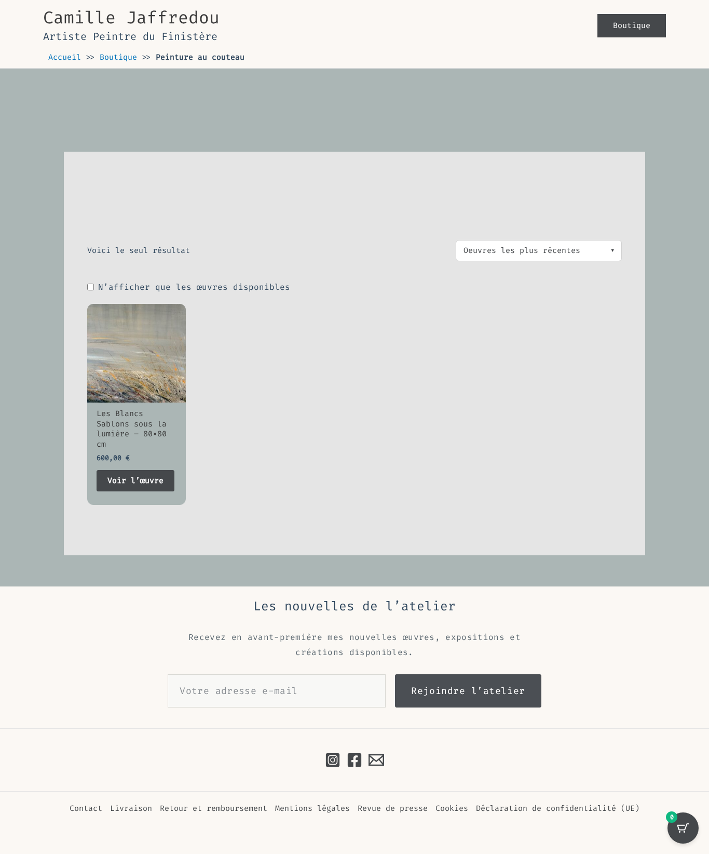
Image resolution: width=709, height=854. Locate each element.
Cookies (451, 808)
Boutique (118, 57)
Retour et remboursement (213, 808)
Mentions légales (312, 808)
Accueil (64, 57)
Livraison (131, 808)
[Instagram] (332, 760)
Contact (86, 808)
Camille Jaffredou (131, 17)
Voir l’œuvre (135, 480)
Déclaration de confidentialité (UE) (557, 808)
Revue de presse (393, 808)
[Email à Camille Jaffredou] (376, 760)
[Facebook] (354, 760)
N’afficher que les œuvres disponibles (194, 287)
